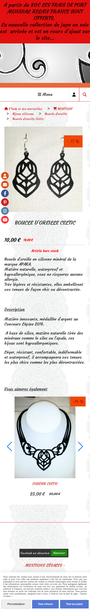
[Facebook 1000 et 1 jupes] (5, 193)
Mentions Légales (43, 565)
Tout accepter (74, 604)
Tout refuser (45, 604)
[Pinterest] (5, 202)
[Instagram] (5, 211)
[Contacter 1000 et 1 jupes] (5, 184)
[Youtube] (5, 220)
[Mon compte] (5, 176)
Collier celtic (45, 483)
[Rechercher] (85, 94)
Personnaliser (16, 604)
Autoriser (59, 553)
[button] (9, 446)
